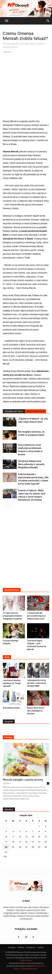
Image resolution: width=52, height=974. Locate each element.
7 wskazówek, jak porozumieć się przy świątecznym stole (36, 616)
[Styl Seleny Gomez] (14, 698)
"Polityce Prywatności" (30, 968)
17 (6, 841)
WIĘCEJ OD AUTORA (35, 411)
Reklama (21, 947)
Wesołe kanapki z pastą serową (23, 779)
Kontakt (41, 947)
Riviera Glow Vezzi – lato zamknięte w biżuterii (36, 711)
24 (6, 847)
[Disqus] (26, 550)
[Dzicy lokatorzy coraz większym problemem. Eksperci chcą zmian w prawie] (10, 448)
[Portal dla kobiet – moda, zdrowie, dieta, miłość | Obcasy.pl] (26, 8)
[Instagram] (26, 937)
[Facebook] (18, 937)
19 (20, 841)
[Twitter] (33, 937)
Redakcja (11, 947)
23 (46, 841)
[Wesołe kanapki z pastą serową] (26, 759)
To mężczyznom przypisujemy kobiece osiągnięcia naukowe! (12, 616)
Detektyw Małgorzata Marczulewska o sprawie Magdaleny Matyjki (31, 464)
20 (26, 841)
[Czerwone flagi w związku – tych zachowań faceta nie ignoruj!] (38, 630)
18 (13, 841)
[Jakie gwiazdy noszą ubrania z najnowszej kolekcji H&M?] (38, 670)
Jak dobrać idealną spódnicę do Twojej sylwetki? (12, 683)
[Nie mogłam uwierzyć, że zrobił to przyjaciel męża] (10, 435)
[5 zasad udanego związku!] (14, 630)
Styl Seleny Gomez (11, 708)
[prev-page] (4, 506)
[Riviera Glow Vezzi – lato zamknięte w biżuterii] (38, 698)
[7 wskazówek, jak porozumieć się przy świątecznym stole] (38, 603)
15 (39, 836)
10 (6, 836)
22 (39, 841)
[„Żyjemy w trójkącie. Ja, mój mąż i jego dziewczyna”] (10, 422)
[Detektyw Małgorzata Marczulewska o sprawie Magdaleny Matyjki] (10, 464)
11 (13, 836)
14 (33, 836)
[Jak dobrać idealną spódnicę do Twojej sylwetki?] (14, 670)
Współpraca (31, 947)
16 (46, 836)
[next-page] (9, 506)
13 (26, 836)
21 (33, 841)
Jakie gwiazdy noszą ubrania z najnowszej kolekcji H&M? (36, 683)
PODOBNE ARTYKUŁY (13, 411)
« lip (5, 856)
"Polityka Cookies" (26, 960)
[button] (6, 21)
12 (20, 836)
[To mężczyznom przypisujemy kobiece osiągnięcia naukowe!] (14, 603)
